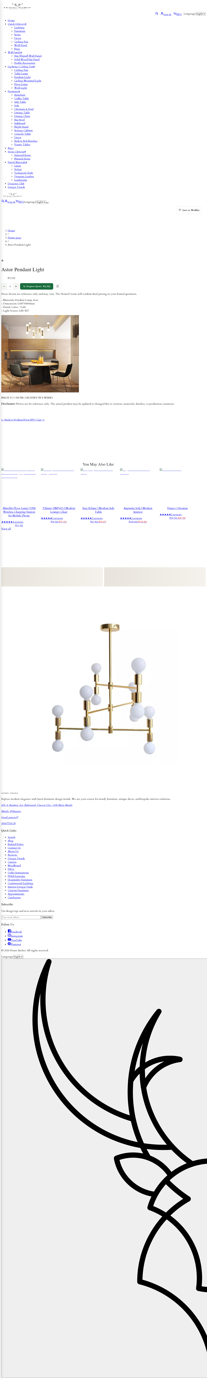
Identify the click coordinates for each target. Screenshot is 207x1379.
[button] (98, 260)
